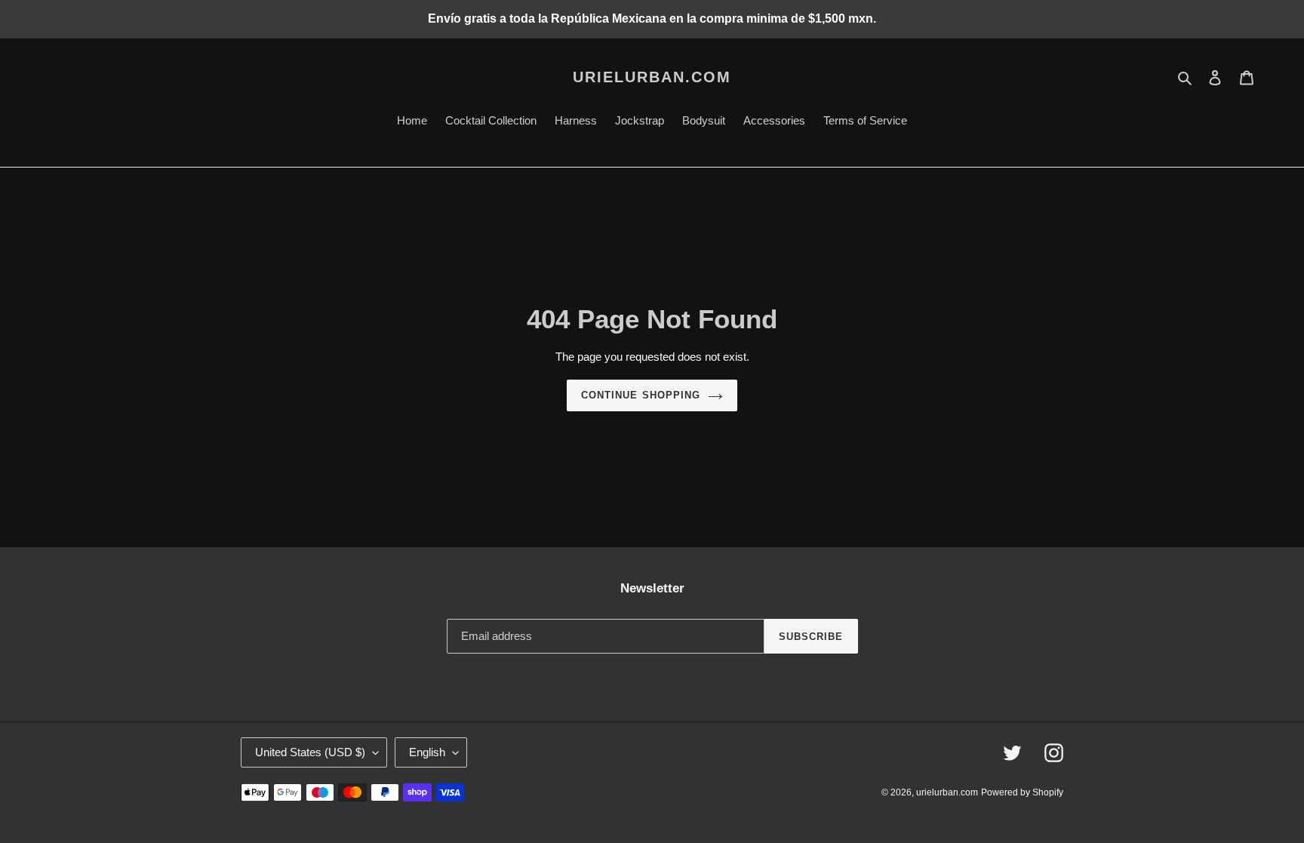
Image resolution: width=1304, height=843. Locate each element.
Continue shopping (640, 395)
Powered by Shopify (1022, 792)
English (427, 752)
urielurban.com (652, 77)
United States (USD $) (310, 752)
